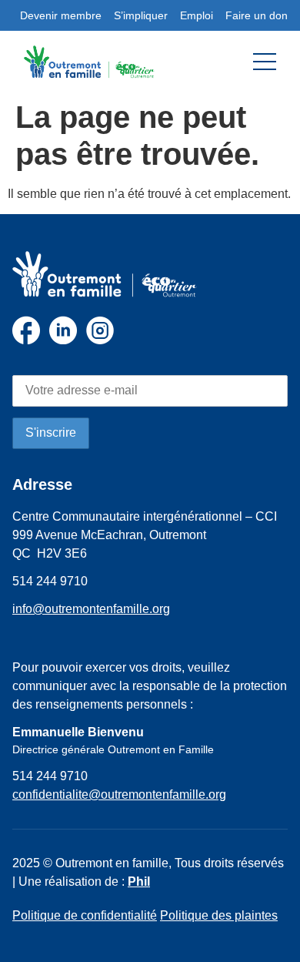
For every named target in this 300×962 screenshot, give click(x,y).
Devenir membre (61, 15)
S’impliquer (141, 15)
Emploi (196, 15)
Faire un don (256, 15)
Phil (139, 881)
